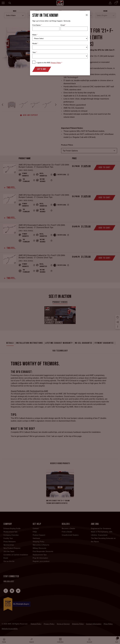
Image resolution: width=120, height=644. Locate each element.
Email (63, 25)
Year (34, 52)
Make (35, 35)
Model (35, 43)
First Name (37, 25)
